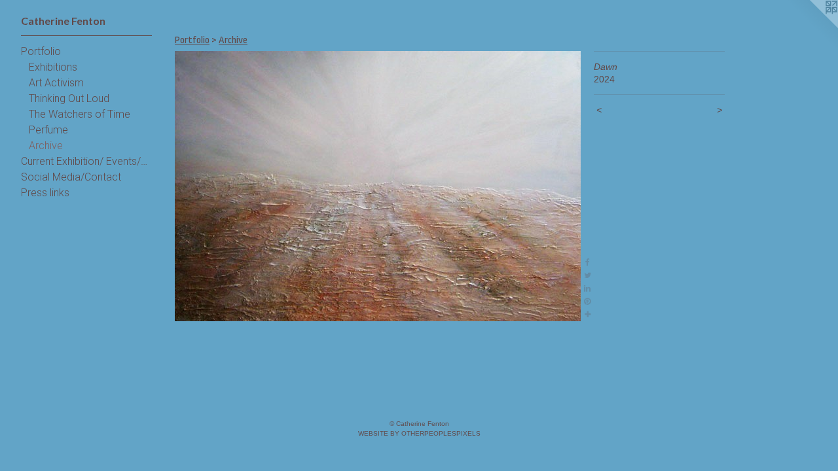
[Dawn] (378, 186)
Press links (45, 192)
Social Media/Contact (71, 177)
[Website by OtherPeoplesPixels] (812, 26)
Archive (46, 145)
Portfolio (41, 51)
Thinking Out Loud (69, 98)
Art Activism (56, 83)
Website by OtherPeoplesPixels (419, 433)
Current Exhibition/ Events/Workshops (86, 161)
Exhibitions (53, 67)
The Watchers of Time (79, 114)
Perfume (48, 130)
